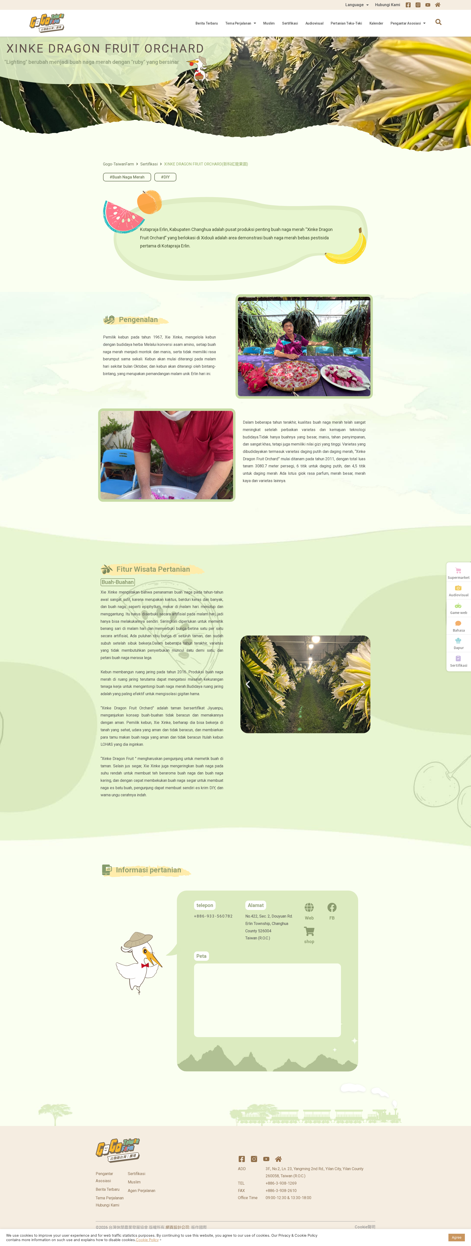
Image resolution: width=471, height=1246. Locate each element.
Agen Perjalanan (141, 1190)
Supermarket (459, 577)
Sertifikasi (290, 23)
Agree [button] (456, 1237)
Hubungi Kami (387, 4)
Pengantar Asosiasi (406, 23)
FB (332, 918)
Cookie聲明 (365, 1227)
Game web (458, 612)
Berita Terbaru (207, 23)
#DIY (165, 177)
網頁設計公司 (177, 1227)
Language (354, 4)
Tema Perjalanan (238, 23)
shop (309, 941)
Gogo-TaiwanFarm (118, 164)
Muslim (269, 23)
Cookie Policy (147, 1240)
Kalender (376, 23)
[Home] (438, 5)
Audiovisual (314, 23)
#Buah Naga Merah (127, 177)
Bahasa (459, 630)
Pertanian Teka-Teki (346, 23)
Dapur (459, 647)
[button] (248, 684)
